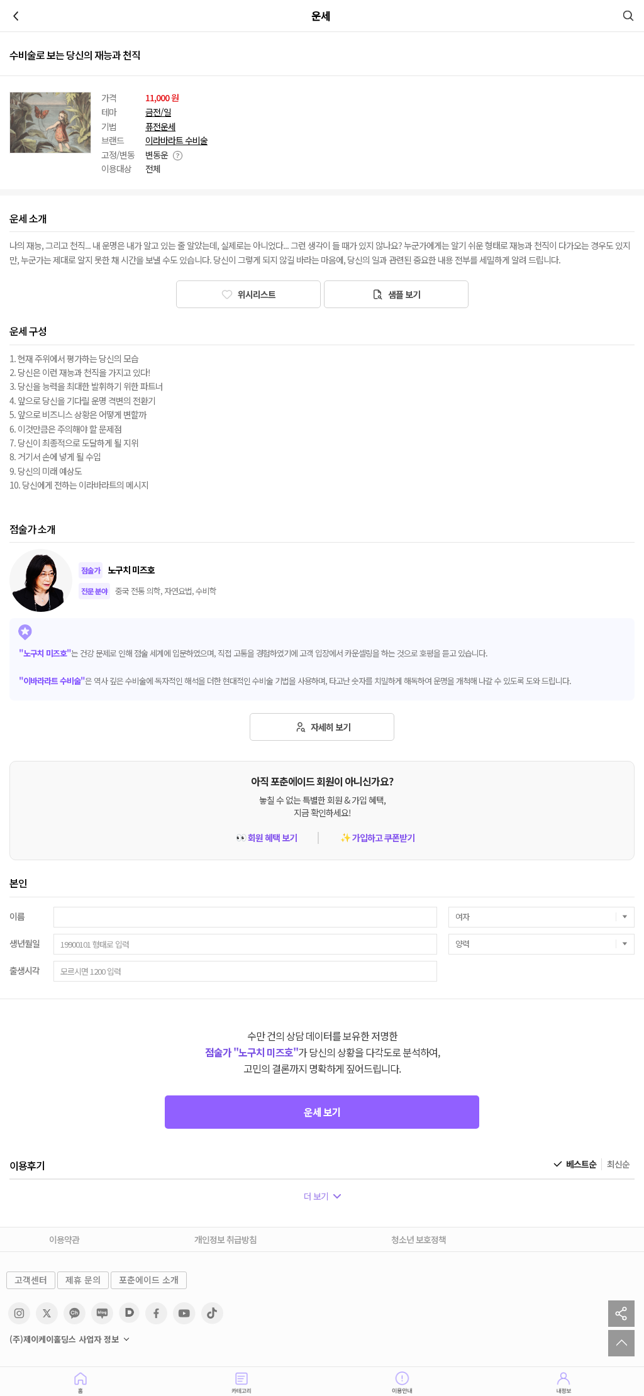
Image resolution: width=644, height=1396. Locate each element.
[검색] (628, 15)
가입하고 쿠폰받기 (377, 838)
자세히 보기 (329, 727)
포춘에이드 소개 (149, 1279)
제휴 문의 (83, 1279)
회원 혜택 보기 (266, 838)
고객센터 (30, 1279)
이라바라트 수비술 (176, 141)
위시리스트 (255, 294)
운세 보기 (322, 1111)
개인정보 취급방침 (225, 1239)
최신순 (618, 1164)
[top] (621, 1343)
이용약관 (64, 1239)
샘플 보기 (403, 294)
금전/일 (158, 112)
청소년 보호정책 (418, 1239)
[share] (621, 1313)
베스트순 (581, 1164)
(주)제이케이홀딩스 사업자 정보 (64, 1339)
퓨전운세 (160, 127)
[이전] (15, 15)
